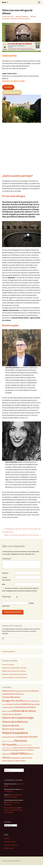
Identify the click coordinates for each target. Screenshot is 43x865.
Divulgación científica (13, 700)
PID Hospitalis (9, 744)
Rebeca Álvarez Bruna (11, 808)
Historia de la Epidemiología (18, 717)
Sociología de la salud (17, 758)
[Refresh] (17, 597)
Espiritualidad (35, 704)
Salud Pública (19, 753)
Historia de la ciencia (24, 711)
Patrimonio (21, 19)
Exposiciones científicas (25, 707)
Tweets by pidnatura (8, 651)
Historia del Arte (10, 725)
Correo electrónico (6, 578)
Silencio (27, 19)
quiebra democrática (19, 748)
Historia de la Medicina (15, 721)
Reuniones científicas (27, 750)
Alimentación (7, 691)
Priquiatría (29, 745)
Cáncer (22, 694)
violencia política (20, 761)
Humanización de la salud (10, 737)
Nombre (5, 573)
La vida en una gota (8, 664)
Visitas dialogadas (22, 16)
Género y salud (7, 711)
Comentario (7, 559)
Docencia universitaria (32, 701)
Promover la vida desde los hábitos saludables (13, 810)
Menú (4, 2)
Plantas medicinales (21, 745)
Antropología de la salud (20, 691)
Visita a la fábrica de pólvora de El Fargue (22, 535)
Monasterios (5, 741)
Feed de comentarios (11, 845)
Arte (30, 691)
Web (3, 584)
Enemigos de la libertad (13, 704)
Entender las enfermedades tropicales (14, 668)
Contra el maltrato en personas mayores (14, 677)
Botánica (35, 691)
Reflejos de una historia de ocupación (14, 671)
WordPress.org (9, 848)
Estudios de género (8, 707)
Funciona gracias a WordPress (11, 861)
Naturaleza (13, 19)
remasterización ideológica (10, 750)
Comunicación (8, 694)
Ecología (4, 704)
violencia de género (8, 761)
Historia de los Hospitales (13, 729)
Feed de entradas (9, 842)
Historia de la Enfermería (12, 714)
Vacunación (28, 758)
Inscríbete (8, 87)
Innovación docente (28, 736)
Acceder (6, 838)
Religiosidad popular (33, 748)
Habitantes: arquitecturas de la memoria (14, 674)
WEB (26, 418)
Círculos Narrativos (11, 697)
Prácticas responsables (7, 748)
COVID (17, 694)
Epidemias (26, 704)
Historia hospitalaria (15, 733)
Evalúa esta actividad (12, 92)
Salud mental (6, 754)
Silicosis (6, 757)
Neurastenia (11, 741)
